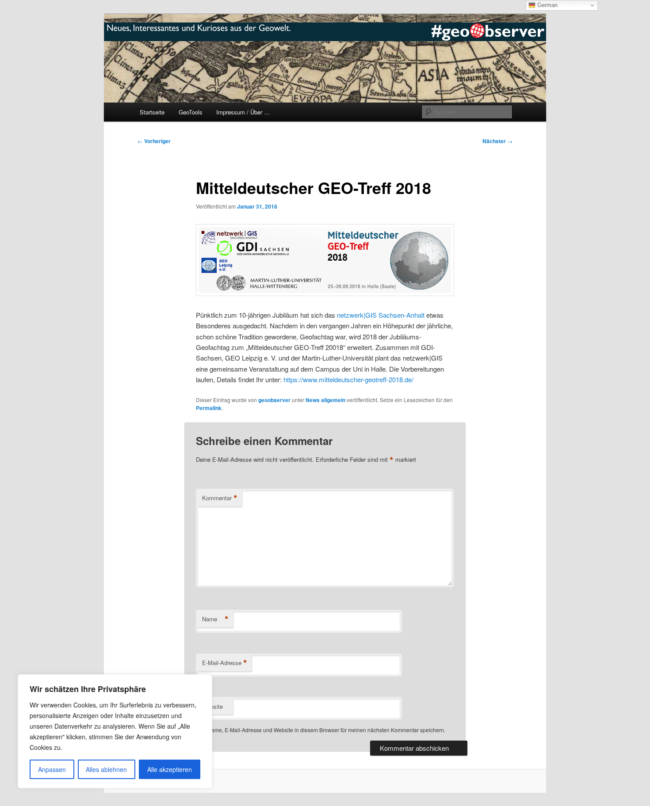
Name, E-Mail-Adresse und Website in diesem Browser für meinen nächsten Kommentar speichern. (326, 730)
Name (215, 619)
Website (212, 706)
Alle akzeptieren (169, 769)
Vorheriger (154, 141)
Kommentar (219, 498)
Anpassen (52, 769)
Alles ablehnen (106, 769)
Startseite (152, 112)
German (546, 5)
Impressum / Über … (243, 112)
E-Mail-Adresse (224, 663)
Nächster (497, 141)
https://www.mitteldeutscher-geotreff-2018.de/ (348, 379)
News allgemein (325, 400)
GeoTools (191, 112)
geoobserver (274, 400)
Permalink (209, 408)
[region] (115, 731)
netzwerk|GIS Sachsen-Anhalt (380, 314)
